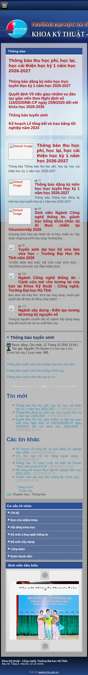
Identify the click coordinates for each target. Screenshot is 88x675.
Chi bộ (15, 513)
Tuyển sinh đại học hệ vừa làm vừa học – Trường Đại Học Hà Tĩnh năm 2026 (44, 253)
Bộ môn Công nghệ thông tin (29, 534)
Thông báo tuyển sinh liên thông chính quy (35, 370)
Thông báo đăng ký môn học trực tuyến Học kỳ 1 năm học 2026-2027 (40, 84)
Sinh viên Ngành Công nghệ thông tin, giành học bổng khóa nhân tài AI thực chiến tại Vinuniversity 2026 (44, 221)
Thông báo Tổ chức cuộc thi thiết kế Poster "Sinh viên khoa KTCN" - (49, 464)
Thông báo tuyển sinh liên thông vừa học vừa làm (40, 364)
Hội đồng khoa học (23, 527)
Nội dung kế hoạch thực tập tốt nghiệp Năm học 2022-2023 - (49, 471)
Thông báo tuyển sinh (28, 115)
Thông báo (38, 494)
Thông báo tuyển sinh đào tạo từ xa (31, 377)
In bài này (59, 348)
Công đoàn (18, 549)
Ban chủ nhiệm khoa (24, 520)
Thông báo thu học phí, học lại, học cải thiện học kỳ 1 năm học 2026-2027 (42, 65)
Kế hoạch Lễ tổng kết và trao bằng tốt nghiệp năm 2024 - (49, 450)
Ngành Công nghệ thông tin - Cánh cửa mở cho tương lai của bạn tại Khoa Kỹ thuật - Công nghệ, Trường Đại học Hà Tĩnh (44, 284)
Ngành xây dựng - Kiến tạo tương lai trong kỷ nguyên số (49, 312)
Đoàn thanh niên (21, 556)
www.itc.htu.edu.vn (48, 672)
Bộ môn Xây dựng (22, 542)
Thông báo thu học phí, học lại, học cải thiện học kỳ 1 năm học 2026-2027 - (49, 407)
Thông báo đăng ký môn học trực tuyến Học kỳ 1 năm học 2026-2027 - (49, 414)
